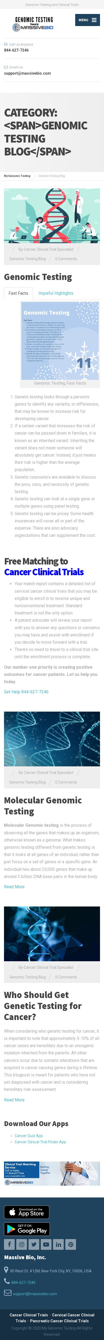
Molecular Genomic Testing (43, 806)
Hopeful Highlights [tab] (55, 293)
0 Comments (66, 259)
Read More (14, 886)
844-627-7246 (23, 1282)
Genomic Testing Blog (27, 259)
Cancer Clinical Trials (29, 1315)
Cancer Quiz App (29, 1136)
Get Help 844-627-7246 (26, 691)
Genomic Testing (38, 276)
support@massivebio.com (35, 1294)
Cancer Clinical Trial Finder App (40, 1142)
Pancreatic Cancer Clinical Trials (59, 1321)
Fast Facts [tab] (18, 293)
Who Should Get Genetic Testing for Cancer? (43, 1005)
